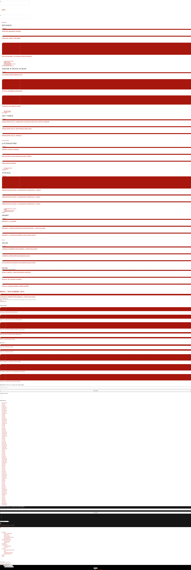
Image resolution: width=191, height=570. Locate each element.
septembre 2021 (4, 423)
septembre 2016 (4, 493)
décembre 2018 (4, 458)
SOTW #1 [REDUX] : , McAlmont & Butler (16, 272)
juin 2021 (3, 424)
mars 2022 (3, 416)
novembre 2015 (4, 504)
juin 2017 (3, 481)
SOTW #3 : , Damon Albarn (15, 286)
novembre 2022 (4, 410)
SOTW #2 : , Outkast (12, 279)
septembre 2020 (4, 435)
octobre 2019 (4, 447)
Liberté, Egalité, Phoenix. (10, 149)
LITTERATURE (5, 140)
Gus (0, 298)
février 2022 (4, 418)
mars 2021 (3, 428)
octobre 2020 (4, 434)
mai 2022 (3, 414)
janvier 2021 (4, 430)
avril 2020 (3, 439)
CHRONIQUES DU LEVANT (10, 208)
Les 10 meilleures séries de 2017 (12, 74)
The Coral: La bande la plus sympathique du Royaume (12, 371)
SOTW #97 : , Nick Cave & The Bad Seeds (11, 319)
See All (4, 28)
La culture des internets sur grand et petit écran (18, 262)
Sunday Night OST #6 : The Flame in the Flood (16, 128)
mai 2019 (3, 452)
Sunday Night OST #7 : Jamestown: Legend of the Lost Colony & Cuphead (25, 121)
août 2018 (3, 463)
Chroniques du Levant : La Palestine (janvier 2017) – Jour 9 (21, 196)
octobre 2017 (4, 476)
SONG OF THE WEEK (9, 61)
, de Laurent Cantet (11, 106)
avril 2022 (3, 415)
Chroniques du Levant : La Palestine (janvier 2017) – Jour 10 (21, 190)
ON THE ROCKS (7, 538)
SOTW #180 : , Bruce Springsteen (10, 334)
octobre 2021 (4, 421)
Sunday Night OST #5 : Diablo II (12, 135)
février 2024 (4, 406)
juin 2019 (3, 451)
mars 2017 (3, 485)
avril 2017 (3, 484)
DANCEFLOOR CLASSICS (10, 63)
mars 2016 (3, 499)
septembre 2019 (4, 448)
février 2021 (4, 429)
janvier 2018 (4, 472)
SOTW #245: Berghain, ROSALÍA (11, 31)
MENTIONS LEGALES (5, 526)
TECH (1, 300)
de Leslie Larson (16, 156)
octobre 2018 (4, 461)
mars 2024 (3, 405)
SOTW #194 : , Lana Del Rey (12, 329)
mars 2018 (3, 470)
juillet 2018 (4, 465)
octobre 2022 (4, 411)
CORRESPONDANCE (8, 211)
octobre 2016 (4, 491)
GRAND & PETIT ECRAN (7, 65)
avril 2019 (3, 453)
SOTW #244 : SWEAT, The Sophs (11, 38)
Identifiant (1, 565)
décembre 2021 (4, 419)
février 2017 (4, 486)
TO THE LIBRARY (7, 546)
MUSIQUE (4, 22)
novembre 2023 (4, 407)
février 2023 (4, 409)
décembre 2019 (4, 444)
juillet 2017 (4, 480)
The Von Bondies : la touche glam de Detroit (17, 56)
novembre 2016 (4, 490)
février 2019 (4, 456)
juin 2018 (3, 466)
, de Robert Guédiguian (12, 90)
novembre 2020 (4, 433)
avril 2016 (3, 498)
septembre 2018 (4, 462)
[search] (9, 521)
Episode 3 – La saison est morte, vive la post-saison (19, 235)
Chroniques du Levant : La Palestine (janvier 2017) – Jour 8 (21, 203)
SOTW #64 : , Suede (7, 339)
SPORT (3, 212)
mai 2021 (3, 425)
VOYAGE (4, 169)
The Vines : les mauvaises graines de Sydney (10, 381)
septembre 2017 (4, 477)
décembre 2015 (4, 503)
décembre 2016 (4, 489)
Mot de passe (2, 566)
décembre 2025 (4, 402)
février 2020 (4, 442)
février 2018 (4, 471)
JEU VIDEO (4, 112)
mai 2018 (3, 467)
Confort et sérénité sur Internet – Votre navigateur (19, 248)
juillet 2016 (4, 494)
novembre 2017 (4, 475)
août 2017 (3, 479)
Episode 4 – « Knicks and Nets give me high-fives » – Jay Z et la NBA (23, 228)
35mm (5, 209)
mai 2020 (3, 438)
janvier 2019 (4, 457)
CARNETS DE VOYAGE (9, 210)
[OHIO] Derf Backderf (9, 163)
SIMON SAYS (7, 62)
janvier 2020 (4, 443)
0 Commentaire (3, 301)
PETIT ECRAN (7, 111)
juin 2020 (3, 437)
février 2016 (4, 500)
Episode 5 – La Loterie (9, 221)
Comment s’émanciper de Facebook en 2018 (16, 255)
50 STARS (6, 547)
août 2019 (3, 449)
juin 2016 (3, 495)
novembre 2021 (4, 420)
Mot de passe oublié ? (99, 569)
